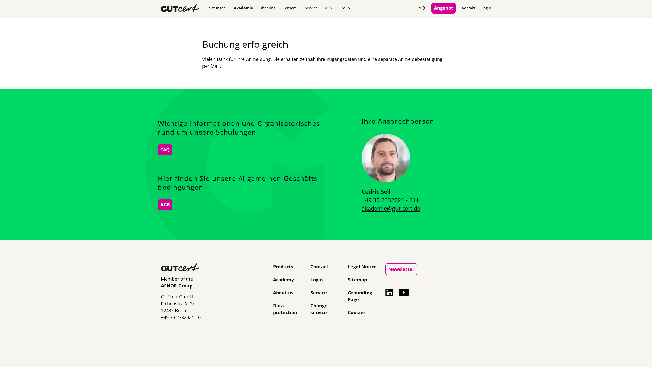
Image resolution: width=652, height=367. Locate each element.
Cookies (357, 312)
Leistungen (216, 7)
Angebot (443, 8)
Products (283, 267)
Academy (283, 280)
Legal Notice (362, 267)
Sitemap (357, 280)
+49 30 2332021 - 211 (390, 200)
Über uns (267, 7)
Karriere (290, 7)
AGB (165, 205)
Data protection (285, 309)
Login (486, 7)
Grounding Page (360, 296)
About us (283, 293)
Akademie (243, 7)
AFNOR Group (337, 7)
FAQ (165, 150)
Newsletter (401, 269)
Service (311, 7)
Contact (319, 267)
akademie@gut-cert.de (391, 208)
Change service (319, 309)
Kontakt (468, 7)
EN (418, 7)
